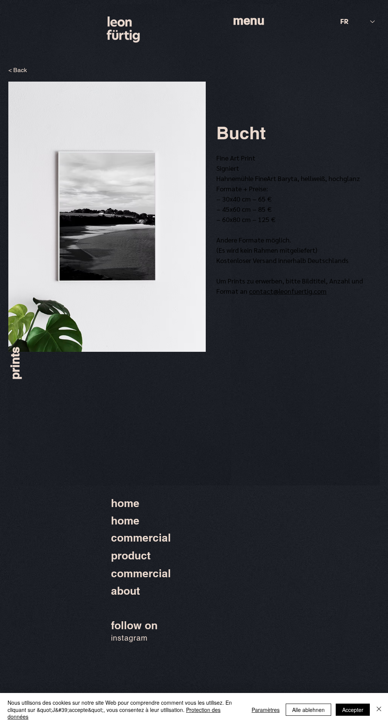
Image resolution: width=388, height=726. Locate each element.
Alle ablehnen (308, 709)
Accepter (352, 709)
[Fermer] (378, 709)
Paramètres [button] (266, 709)
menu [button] (248, 20)
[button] (107, 217)
